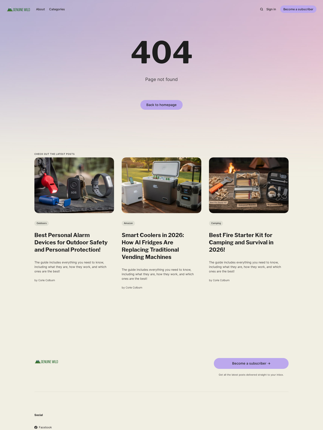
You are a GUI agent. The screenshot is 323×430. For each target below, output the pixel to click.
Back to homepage (161, 105)
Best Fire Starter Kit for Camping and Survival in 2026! (241, 242)
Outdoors (42, 223)
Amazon (128, 223)
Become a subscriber (298, 9)
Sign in (271, 9)
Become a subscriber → (251, 363)
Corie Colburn (46, 280)
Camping (216, 223)
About (40, 9)
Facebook (45, 427)
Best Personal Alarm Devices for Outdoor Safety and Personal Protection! (71, 242)
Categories (57, 9)
